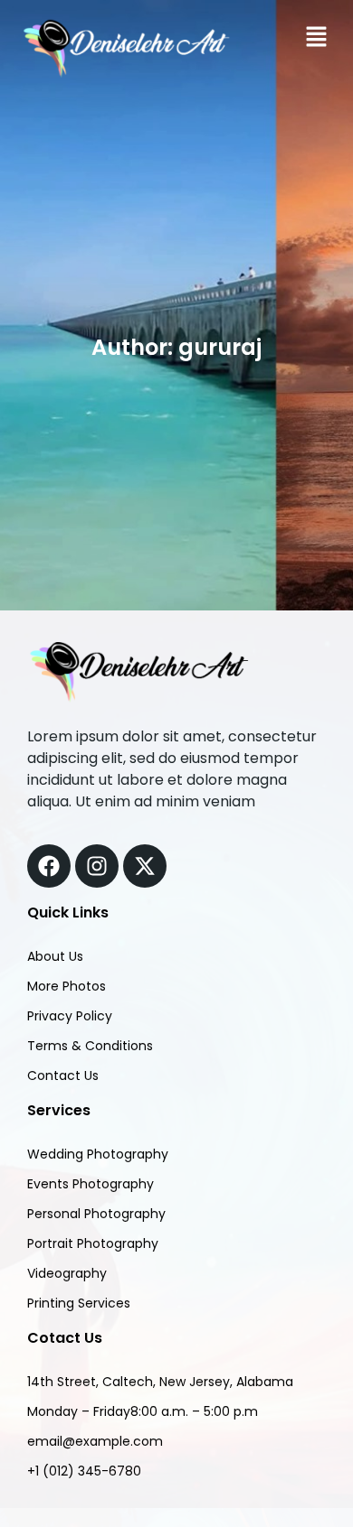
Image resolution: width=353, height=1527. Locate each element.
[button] (317, 37)
